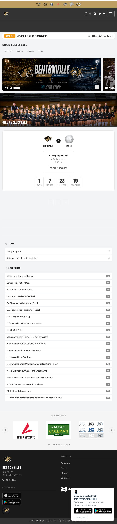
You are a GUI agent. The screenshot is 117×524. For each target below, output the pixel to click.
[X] (58, 202)
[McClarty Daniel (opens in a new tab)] (91, 430)
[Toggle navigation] (111, 14)
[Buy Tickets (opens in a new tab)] (99, 14)
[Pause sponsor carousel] (49, 444)
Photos (64, 473)
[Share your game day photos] (95, 14)
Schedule (65, 463)
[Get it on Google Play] (103, 511)
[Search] (90, 13)
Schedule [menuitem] (8, 51)
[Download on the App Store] (83, 511)
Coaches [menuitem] (30, 51)
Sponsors (66, 477)
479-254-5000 (10, 480)
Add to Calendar (60, 168)
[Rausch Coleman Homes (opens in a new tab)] (58, 430)
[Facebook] (51, 202)
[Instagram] (66, 202)
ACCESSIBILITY (52, 521)
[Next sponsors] (112, 430)
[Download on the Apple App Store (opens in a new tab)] (29, 495)
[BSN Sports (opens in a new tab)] (26, 430)
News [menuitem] (41, 51)
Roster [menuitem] (20, 51)
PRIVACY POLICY (36, 521)
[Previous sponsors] (5, 430)
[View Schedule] (86, 13)
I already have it (81, 517)
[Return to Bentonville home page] (5, 14)
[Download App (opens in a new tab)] (104, 14)
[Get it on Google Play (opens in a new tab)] (11, 502)
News (63, 468)
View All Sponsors (60, 444)
